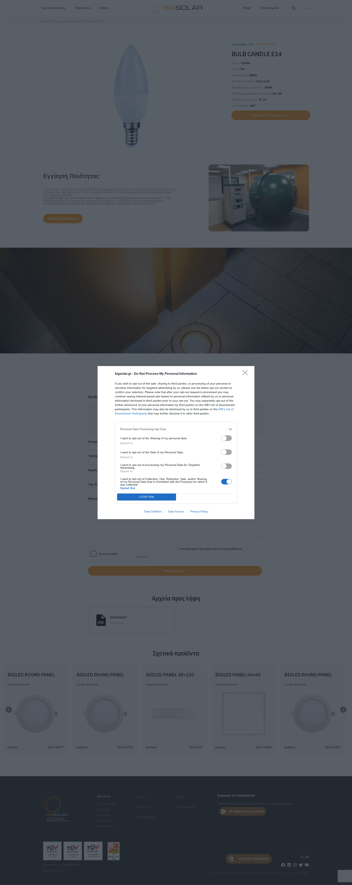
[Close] (246, 374)
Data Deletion (153, 511)
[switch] (226, 438)
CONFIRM (146, 496)
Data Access (176, 511)
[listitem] (176, 429)
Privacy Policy (199, 511)
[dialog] (176, 442)
